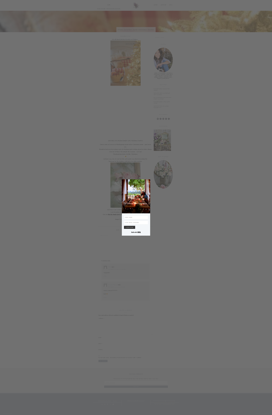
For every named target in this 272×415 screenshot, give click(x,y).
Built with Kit (136, 232)
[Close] (148, 181)
